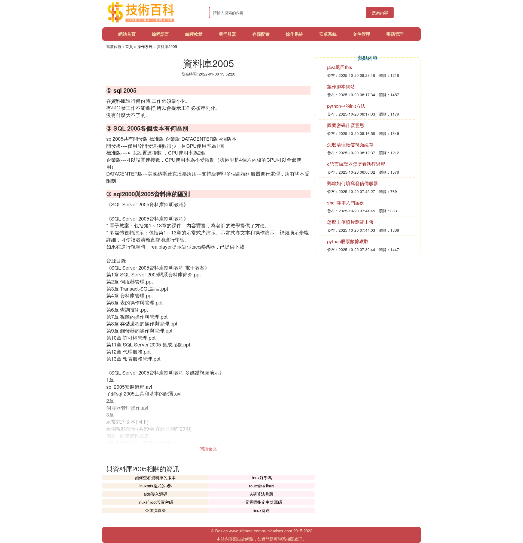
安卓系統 (328, 34)
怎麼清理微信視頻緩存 (350, 144)
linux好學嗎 (261, 477)
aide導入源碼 (155, 494)
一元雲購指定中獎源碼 (261, 502)
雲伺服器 (227, 34)
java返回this (339, 67)
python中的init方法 (346, 105)
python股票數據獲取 (348, 241)
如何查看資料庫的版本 (155, 477)
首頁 (129, 46)
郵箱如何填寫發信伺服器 (352, 183)
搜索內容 (380, 12)
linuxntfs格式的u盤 (155, 485)
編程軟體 (194, 34)
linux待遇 (261, 510)
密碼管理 (395, 34)
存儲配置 (261, 34)
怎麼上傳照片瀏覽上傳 (350, 221)
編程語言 (160, 34)
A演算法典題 (261, 494)
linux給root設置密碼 (155, 502)
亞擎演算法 (155, 510)
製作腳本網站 (341, 86)
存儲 (125, 323)
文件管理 (361, 34)
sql (117, 90)
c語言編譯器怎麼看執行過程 (356, 163)
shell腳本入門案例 (345, 202)
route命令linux (261, 485)
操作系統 (294, 34)
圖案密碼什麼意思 (345, 125)
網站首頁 (127, 34)
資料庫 (118, 100)
